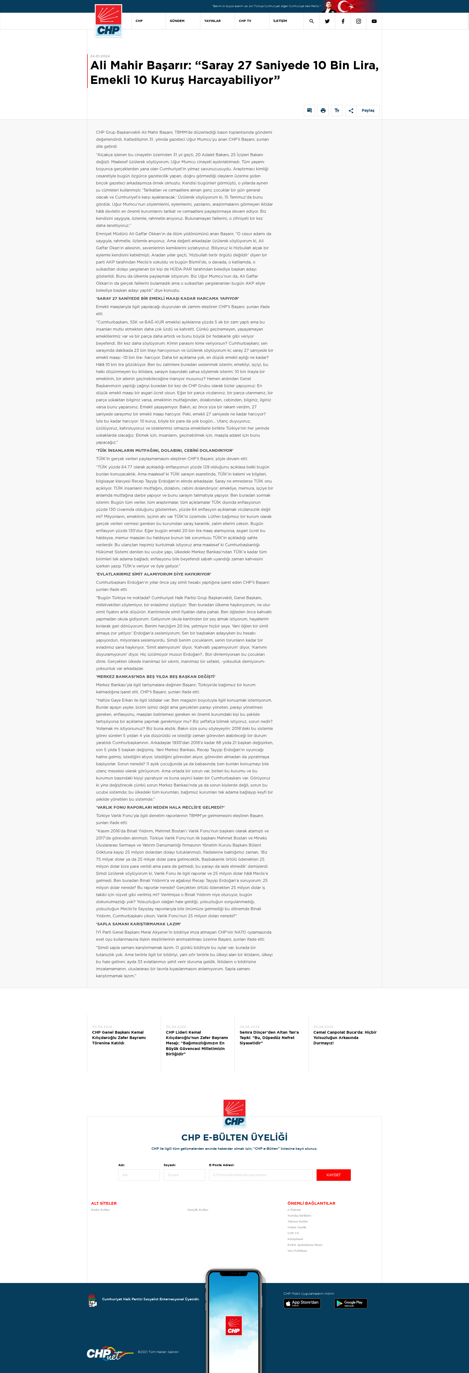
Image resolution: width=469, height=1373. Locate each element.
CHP (139, 21)
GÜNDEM (177, 21)
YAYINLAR (212, 21)
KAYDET (334, 1175)
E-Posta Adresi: (221, 1165)
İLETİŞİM (280, 21)
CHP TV (245, 21)
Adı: (121, 1165)
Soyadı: (170, 1165)
